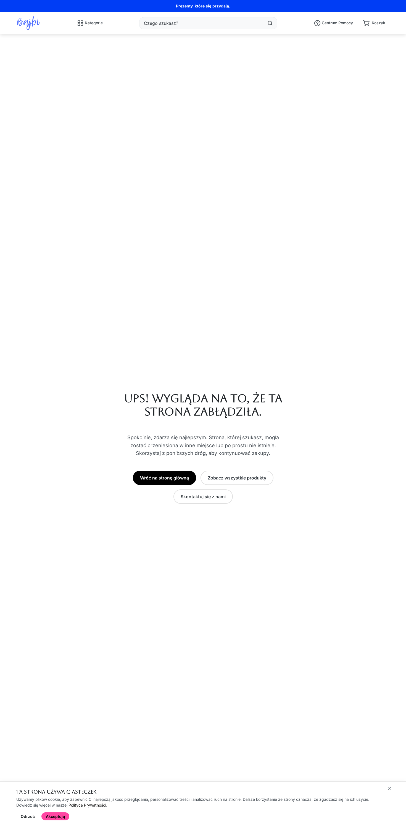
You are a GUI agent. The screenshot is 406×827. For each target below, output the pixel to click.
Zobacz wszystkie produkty (237, 478)
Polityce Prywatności (87, 805)
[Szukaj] (270, 23)
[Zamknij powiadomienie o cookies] (389, 788)
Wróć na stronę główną (164, 478)
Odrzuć (28, 816)
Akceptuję (55, 816)
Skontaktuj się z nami (203, 496)
